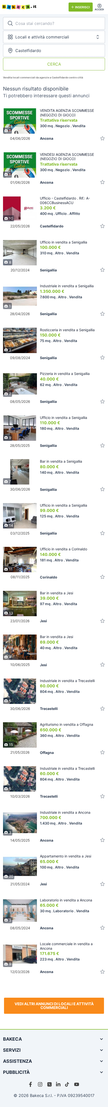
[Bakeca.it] (33, 7)
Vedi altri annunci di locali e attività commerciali (54, 1005)
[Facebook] (31, 1084)
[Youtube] (76, 1084)
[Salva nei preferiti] (102, 138)
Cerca (54, 64)
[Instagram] (40, 1084)
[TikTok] (67, 1084)
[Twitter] (49, 1084)
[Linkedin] (58, 1084)
